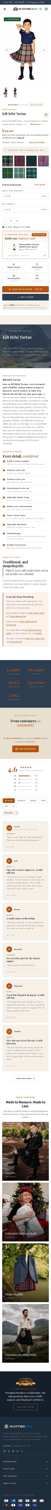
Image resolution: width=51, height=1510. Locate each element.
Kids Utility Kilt (16, 641)
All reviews (9, 800)
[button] (18, 104)
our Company (10, 1476)
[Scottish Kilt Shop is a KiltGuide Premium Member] (25, 1382)
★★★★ (33, 800)
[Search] (40, 9)
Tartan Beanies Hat (18, 616)
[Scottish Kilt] (25, 9)
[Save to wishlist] (46, 115)
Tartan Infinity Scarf (36, 613)
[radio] (7, 161)
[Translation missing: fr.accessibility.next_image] (44, 50)
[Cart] (46, 9)
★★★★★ (21, 800)
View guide (40, 184)
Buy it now (27, 297)
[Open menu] (4, 9)
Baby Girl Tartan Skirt (35, 638)
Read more (8, 361)
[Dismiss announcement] (48, 2)
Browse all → (38, 142)
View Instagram (27, 749)
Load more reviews (24, 1078)
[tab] (24, 82)
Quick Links (9, 1469)
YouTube (38, 633)
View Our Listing (25, 1407)
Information (10, 1461)
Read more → (36, 124)
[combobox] (25, 150)
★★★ (43, 800)
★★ (6, 806)
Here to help (9, 1483)
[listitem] (6, 92)
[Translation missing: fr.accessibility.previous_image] (7, 50)
